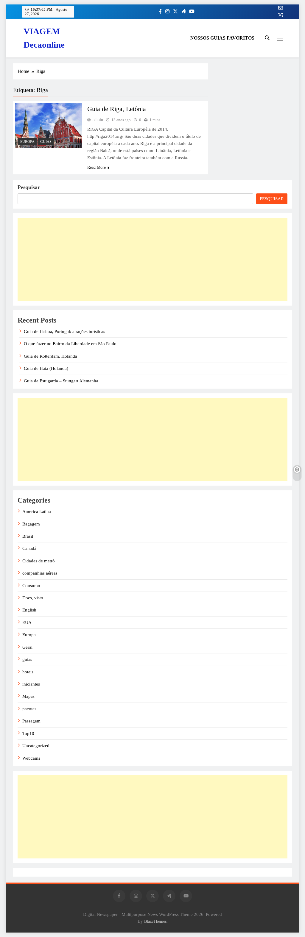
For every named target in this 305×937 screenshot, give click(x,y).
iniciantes (31, 684)
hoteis (27, 671)
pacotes (29, 708)
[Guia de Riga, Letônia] (48, 125)
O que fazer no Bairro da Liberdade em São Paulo (70, 343)
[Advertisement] (152, 259)
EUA (27, 622)
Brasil (27, 536)
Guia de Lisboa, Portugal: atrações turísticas (64, 331)
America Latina (36, 511)
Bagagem (31, 524)
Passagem (31, 721)
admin (98, 120)
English (29, 610)
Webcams (31, 758)
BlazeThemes (155, 921)
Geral (27, 647)
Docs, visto (32, 597)
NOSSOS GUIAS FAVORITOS (222, 37)
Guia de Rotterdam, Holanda (50, 356)
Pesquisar (29, 187)
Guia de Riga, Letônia (116, 108)
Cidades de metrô (38, 561)
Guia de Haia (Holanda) (46, 368)
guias (46, 142)
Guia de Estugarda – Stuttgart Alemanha (61, 380)
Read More (96, 167)
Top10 (28, 733)
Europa (27, 142)
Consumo (31, 585)
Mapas (28, 696)
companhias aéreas (39, 573)
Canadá (29, 548)
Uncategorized (35, 745)
